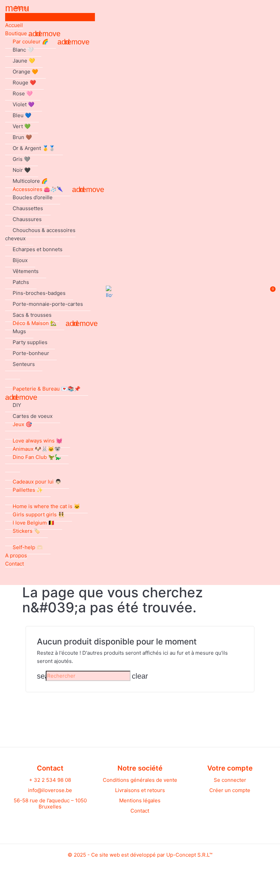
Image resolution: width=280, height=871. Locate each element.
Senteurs (24, 364)
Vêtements (26, 271)
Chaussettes (28, 208)
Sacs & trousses (32, 315)
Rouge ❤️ (24, 82)
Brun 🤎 (22, 137)
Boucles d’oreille (33, 197)
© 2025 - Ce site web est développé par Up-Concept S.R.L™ (140, 855)
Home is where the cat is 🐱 (46, 506)
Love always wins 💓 (37, 440)
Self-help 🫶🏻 (28, 547)
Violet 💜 (23, 104)
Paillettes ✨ (28, 490)
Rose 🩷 (23, 93)
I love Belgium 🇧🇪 (34, 522)
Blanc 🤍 (23, 49)
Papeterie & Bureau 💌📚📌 (47, 388)
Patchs (21, 282)
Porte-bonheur (31, 353)
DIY (17, 405)
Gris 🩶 (21, 159)
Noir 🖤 (22, 170)
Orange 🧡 (25, 71)
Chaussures (27, 219)
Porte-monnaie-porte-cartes (48, 304)
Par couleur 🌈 (30, 41)
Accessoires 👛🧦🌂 (38, 189)
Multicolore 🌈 (30, 181)
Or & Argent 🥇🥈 (34, 148)
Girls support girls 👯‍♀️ (39, 514)
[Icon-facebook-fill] (43, 820)
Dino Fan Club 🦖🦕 (37, 457)
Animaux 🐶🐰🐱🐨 (37, 449)
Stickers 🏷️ (26, 531)
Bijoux (20, 260)
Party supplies (30, 342)
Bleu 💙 (22, 115)
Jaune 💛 (24, 60)
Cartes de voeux (33, 416)
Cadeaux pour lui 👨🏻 (37, 481)
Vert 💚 (22, 126)
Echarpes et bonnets (37, 249)
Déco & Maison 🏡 (35, 323)
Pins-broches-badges (39, 293)
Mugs (19, 331)
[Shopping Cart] (269, 293)
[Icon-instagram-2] (56, 820)
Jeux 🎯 (22, 424)
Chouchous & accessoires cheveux (40, 234)
